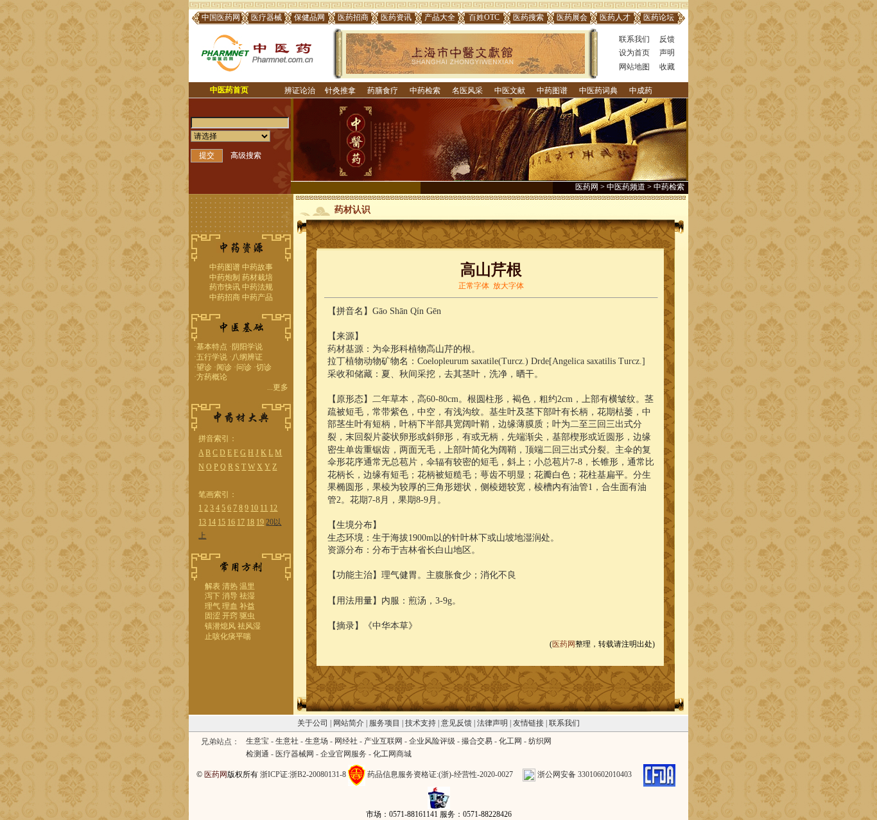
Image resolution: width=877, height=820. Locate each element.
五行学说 (211, 357)
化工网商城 (392, 753)
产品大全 (439, 17)
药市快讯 (224, 287)
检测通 (257, 753)
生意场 (316, 741)
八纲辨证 (247, 357)
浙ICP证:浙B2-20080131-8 (303, 774)
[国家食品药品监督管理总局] (659, 774)
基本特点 (211, 346)
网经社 (346, 741)
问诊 (244, 367)
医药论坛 (658, 17)
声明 (667, 52)
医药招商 (353, 17)
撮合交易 (477, 741)
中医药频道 (626, 186)
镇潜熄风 (220, 626)
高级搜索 (245, 155)
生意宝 (257, 741)
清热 (230, 586)
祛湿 (247, 595)
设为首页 (634, 52)
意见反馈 (456, 723)
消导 (230, 595)
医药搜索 (528, 17)
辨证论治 (299, 90)
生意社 (287, 741)
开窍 (230, 615)
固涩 (212, 615)
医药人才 (615, 17)
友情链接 (528, 723)
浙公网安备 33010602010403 (584, 774)
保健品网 (309, 17)
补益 (247, 606)
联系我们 (634, 39)
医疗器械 (266, 17)
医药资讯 (396, 17)
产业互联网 (383, 741)
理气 (212, 606)
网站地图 (634, 66)
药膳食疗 (382, 90)
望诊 (204, 367)
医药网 (586, 186)
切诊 (264, 367)
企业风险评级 (432, 741)
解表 (212, 586)
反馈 (667, 39)
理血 (230, 606)
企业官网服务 (343, 753)
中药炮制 (224, 277)
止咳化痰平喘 (228, 636)
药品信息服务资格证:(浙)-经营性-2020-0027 (440, 774)
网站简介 (348, 723)
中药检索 (425, 90)
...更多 (277, 387)
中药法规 (257, 287)
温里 (247, 586)
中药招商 (224, 297)
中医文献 (509, 90)
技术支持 (420, 723)
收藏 (667, 66)
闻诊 (224, 367)
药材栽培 (257, 277)
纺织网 (539, 741)
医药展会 (572, 17)
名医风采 (467, 90)
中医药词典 (598, 90)
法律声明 (492, 723)
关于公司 (312, 723)
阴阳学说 (247, 346)
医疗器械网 (294, 753)
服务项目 (384, 723)
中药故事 (257, 267)
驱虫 (247, 615)
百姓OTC (484, 17)
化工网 (510, 741)
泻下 (212, 595)
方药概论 (211, 376)
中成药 (640, 90)
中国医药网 (221, 17)
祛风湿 (249, 626)
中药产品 (257, 297)
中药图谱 (552, 90)
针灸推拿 (340, 90)
